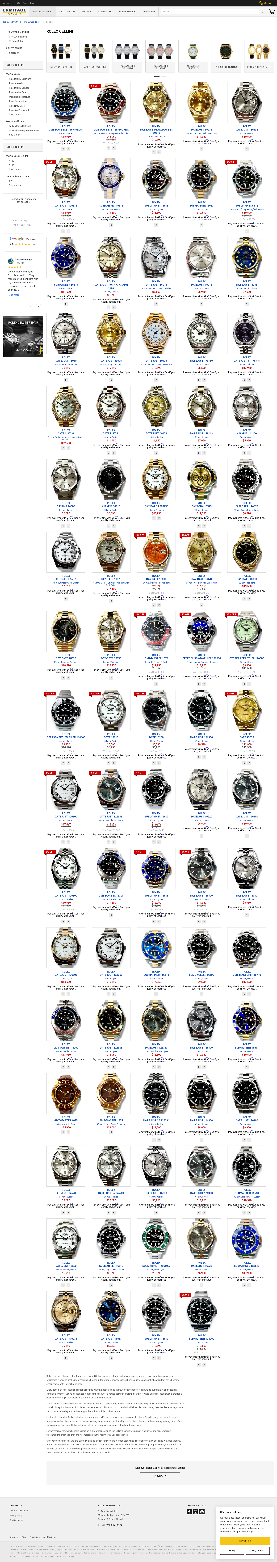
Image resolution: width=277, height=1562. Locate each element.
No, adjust (258, 1550)
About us (7, 3)
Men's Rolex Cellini (17, 156)
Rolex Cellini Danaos (19, 88)
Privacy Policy (16, 1515)
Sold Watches (49, 1537)
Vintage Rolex (16, 41)
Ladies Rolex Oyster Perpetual (24, 130)
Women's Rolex (15, 121)
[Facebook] (189, 1511)
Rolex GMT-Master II (19, 110)
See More (14, 114)
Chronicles (148, 11)
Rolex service (127, 11)
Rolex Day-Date (17, 106)
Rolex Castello (16, 83)
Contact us (28, 3)
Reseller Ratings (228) (23, 221)
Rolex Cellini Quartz (19, 92)
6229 (11, 181)
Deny (232, 1550)
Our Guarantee (16, 1520)
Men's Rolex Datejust (19, 97)
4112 (11, 161)
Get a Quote (23, 349)
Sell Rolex (14, 52)
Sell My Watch (14, 48)
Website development (69, 1556)
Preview (158, 1475)
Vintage (86, 11)
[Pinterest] (202, 1511)
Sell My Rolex (67, 11)
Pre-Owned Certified (12, 22)
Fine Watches (105, 11)
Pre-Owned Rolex (43, 11)
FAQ (18, 3)
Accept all (245, 1540)
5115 (11, 165)
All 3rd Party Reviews (23, 225)
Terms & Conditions (19, 1510)
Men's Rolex (13, 74)
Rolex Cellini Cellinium (20, 79)
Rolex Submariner (18, 101)
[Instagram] (195, 1511)
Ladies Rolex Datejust (20, 126)
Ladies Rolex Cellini (17, 176)
